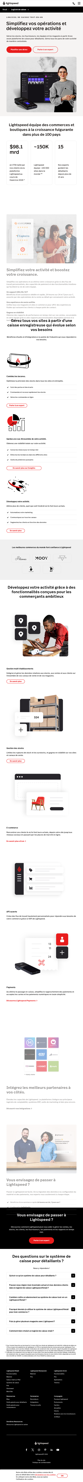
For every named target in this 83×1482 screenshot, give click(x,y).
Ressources (10, 1396)
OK (62, 1476)
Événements (58, 1402)
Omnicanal (10, 1389)
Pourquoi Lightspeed (61, 1399)
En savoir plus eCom (15, 841)
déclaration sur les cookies (45, 1474)
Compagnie (58, 1396)
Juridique (57, 1417)
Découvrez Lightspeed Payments (21, 1000)
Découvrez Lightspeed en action (17, 1425)
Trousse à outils (35, 1405)
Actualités (57, 1408)
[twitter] (33, 1450)
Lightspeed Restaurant (38, 1371)
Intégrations (34, 1402)
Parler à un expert (45, 49)
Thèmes (57, 1383)
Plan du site (41, 1460)
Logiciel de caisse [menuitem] (18, 9)
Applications (58, 1380)
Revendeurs (34, 1399)
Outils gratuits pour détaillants (16, 1402)
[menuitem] (5, 10)
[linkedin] (51, 1450)
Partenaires (34, 1396)
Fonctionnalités (11, 1374)
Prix (7, 1386)
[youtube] (58, 1450)
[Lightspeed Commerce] (9, 3)
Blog (7, 1399)
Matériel (9, 1377)
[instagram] (39, 1450)
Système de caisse (12, 1383)
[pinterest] (45, 1450)
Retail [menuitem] (5, 9)
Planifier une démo (19, 49)
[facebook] (26, 1450)
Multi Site (9, 1392)
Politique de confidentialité (42, 1463)
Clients (56, 1411)
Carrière (56, 1405)
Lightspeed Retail (12, 1371)
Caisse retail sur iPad (13, 1380)
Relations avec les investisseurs (64, 1414)
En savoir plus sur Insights (24, 468)
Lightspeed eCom (60, 1371)
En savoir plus (16, 530)
